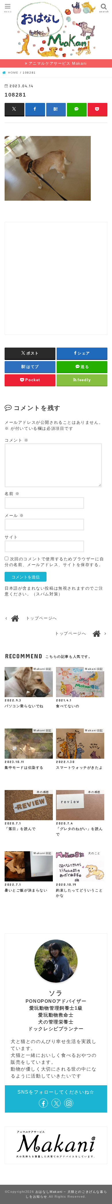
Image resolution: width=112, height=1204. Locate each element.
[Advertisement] (56, 278)
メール (14, 515)
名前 (12, 494)
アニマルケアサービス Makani (58, 63)
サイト (11, 537)
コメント (17, 440)
